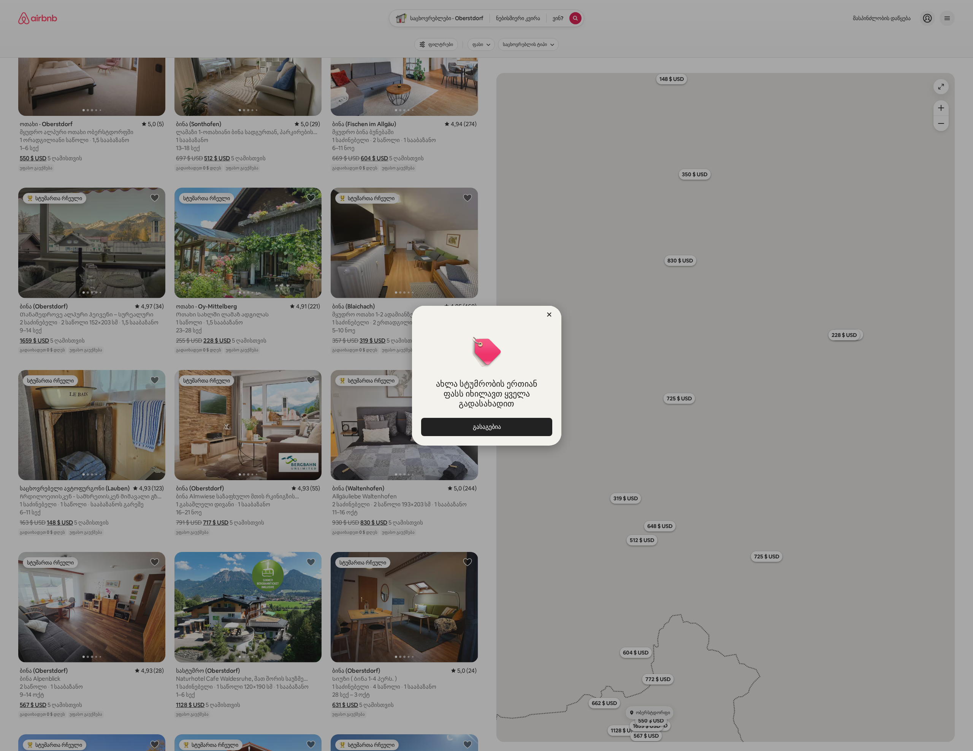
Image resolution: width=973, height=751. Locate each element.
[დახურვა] (549, 314)
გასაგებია (486, 427)
